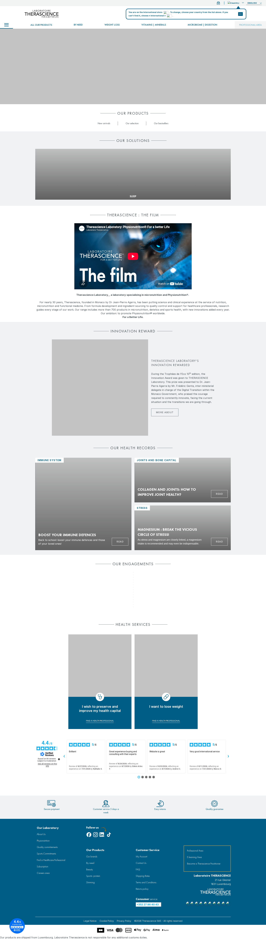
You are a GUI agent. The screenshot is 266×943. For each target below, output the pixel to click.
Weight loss (112, 24)
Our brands (91, 856)
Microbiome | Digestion (202, 24)
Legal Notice (90, 921)
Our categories (6, 25)
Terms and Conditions (146, 882)
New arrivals (104, 123)
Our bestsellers (161, 123)
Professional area (250, 24)
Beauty (89, 869)
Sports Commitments (46, 853)
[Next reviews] (228, 756)
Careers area (43, 873)
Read (120, 541)
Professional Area (195, 850)
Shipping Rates (143, 876)
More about (165, 412)
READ (219, 493)
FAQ (138, 869)
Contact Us (141, 863)
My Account (141, 856)
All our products (41, 24)
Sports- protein (93, 876)
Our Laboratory (48, 828)
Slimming (90, 882)
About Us (41, 834)
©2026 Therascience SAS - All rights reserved (158, 921)
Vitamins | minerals (153, 24)
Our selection (132, 123)
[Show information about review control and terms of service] (59, 759)
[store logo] (41, 14)
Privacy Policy (124, 921)
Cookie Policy (107, 921)
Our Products (95, 850)
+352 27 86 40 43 (148, 904)
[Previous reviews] (64, 756)
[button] (236, 2)
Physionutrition (43, 840)
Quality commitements (47, 847)
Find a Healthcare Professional (51, 860)
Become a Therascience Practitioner (203, 863)
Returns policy (142, 888)
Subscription (42, 866)
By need (78, 24)
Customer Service (147, 850)
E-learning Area (194, 857)
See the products (46, 191)
